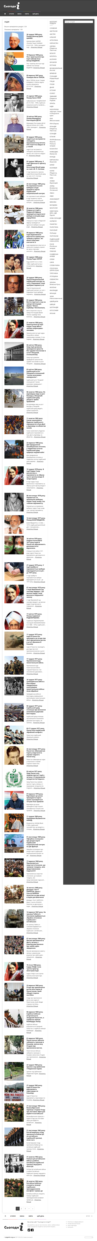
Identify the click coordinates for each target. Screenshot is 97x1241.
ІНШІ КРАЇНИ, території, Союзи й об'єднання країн (55, 112)
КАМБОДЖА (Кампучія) (54, 153)
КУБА (51, 178)
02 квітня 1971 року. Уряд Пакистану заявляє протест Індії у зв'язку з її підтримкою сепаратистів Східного (36, 775)
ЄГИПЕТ (52, 93)
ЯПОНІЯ (52, 313)
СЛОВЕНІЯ (53, 28)
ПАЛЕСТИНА (54, 227)
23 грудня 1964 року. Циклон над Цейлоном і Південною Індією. (36, 1067)
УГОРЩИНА (54, 276)
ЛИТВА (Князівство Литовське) (54, 188)
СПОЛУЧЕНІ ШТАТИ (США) (54, 269)
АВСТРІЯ (52, 34)
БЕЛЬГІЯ (52, 53)
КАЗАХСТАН (54, 149)
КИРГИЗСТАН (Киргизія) (54, 161)
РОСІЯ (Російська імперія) (53, 246)
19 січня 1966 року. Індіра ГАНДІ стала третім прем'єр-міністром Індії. (34, 968)
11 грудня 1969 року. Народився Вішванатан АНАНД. (36, 818)
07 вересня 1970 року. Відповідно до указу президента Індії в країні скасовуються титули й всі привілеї (35, 797)
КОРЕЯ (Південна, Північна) (53, 173)
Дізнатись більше (36, 47)
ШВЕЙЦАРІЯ (54, 301)
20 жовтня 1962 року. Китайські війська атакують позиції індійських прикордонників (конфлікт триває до (35, 1186)
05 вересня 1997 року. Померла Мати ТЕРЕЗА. (36, 76)
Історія (11, 14)
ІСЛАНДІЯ (53, 134)
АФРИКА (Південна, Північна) (53, 48)
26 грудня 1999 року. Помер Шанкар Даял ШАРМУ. (35, 36)
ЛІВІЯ (51, 196)
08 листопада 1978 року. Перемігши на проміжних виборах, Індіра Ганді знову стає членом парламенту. (36, 499)
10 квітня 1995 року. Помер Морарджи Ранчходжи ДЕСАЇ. (34, 118)
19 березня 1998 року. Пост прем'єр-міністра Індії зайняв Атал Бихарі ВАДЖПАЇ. (35, 58)
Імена (19, 14)
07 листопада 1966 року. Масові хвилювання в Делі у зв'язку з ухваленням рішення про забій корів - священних (36, 943)
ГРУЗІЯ (52, 84)
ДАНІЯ (52, 87)
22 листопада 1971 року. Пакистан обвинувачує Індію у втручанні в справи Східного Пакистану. (36, 753)
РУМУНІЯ (53, 251)
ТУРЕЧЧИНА (54, 273)
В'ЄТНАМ (53, 65)
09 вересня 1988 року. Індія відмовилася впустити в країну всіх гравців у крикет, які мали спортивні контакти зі (35, 237)
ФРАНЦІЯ (53, 293)
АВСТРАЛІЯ (53, 31)
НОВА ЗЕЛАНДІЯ (55, 218)
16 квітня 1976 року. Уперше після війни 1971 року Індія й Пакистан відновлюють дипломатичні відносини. (36, 543)
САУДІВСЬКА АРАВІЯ (54, 255)
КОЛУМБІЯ (53, 168)
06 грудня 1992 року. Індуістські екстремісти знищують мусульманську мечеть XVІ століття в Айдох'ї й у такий (36, 142)
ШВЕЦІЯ (52, 304)
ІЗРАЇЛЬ (52, 103)
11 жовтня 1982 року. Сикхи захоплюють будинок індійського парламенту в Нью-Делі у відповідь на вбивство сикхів (36, 423)
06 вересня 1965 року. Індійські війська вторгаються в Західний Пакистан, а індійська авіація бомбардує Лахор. (35, 1016)
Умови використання (74, 1223)
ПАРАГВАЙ (53, 230)
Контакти (70, 1227)
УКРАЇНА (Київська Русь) (55, 283)
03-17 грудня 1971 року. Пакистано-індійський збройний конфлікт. (36, 730)
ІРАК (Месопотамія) (54, 119)
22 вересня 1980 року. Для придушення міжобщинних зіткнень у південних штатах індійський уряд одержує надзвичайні (36, 447)
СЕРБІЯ (52, 259)
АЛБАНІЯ (53, 37)
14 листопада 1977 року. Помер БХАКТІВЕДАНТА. (36, 519)
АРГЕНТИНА (54, 40)
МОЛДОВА (53, 205)
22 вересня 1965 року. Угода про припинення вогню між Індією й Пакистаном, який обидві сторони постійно (36, 990)
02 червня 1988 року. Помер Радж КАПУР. (35, 258)
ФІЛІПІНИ (53, 287)
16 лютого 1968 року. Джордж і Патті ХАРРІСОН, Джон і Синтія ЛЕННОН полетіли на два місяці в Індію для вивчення (36, 892)
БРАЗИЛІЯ (53, 62)
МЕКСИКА (53, 202)
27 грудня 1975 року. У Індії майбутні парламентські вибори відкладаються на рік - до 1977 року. (36, 569)
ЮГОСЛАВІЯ (54, 310)
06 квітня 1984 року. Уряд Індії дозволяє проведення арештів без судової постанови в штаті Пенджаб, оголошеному (36, 349)
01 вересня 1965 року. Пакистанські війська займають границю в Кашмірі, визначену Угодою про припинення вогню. (35, 1043)
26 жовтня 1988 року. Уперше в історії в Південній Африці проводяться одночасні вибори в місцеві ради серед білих (36, 213)
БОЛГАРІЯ (53, 59)
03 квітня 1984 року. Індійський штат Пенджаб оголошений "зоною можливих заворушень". (35, 373)
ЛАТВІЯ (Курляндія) (53, 182)
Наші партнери (72, 1225)
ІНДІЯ (51, 106)
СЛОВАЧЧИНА (55, 265)
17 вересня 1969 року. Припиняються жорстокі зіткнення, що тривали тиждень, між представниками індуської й (36, 866)
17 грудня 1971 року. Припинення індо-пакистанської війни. (35, 661)
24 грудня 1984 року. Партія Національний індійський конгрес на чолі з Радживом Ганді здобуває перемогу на (36, 281)
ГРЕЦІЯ (52, 81)
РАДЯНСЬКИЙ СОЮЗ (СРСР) (54, 240)
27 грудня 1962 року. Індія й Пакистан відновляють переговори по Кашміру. (34, 1089)
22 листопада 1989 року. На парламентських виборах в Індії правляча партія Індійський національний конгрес (36, 188)
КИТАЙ (52, 165)
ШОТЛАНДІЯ (54, 307)
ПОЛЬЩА (53, 233)
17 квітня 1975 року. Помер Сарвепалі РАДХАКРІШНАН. (34, 616)
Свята (27, 14)
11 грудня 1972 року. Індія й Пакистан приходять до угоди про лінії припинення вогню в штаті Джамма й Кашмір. (36, 639)
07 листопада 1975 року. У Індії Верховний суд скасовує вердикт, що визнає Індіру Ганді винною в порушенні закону (36, 592)
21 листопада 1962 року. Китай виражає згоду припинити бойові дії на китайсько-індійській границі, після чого (36, 1135)
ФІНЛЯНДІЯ (54, 290)
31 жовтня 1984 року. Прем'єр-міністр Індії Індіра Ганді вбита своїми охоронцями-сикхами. (35, 326)
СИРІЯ (52, 262)
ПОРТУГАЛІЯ (54, 236)
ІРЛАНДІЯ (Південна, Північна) (53, 129)
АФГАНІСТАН (54, 43)
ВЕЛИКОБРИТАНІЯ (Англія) (56, 69)
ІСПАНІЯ (52, 137)
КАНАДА (52, 157)
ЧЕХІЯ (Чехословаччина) (56, 297)
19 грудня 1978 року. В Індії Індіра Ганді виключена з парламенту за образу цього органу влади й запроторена (35, 474)
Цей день (35, 14)
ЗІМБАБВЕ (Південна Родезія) (53, 98)
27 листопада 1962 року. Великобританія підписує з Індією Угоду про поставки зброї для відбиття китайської (36, 1109)
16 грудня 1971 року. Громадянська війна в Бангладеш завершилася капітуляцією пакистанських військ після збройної (35, 685)
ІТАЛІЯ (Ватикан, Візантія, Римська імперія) (55, 143)
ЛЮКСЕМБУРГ (54, 199)
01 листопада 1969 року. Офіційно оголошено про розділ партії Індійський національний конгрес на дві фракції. (36, 841)
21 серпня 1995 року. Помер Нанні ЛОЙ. (34, 97)
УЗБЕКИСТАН (54, 279)
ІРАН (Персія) (54, 124)
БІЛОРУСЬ (53, 56)
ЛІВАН (52, 193)
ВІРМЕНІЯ (53, 73)
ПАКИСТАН (53, 224)
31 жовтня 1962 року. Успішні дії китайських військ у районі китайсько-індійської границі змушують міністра (36, 1161)
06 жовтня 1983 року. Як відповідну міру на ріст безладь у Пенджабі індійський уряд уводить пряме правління (36, 396)
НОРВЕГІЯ (53, 221)
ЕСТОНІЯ (53, 90)
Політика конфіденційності (75, 1222)
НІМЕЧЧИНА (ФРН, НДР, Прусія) (54, 213)
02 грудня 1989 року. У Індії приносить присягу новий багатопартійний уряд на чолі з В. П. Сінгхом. (36, 165)
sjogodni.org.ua (10, 1237)
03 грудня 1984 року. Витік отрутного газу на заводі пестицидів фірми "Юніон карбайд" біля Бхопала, (36, 304)
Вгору (88, 1216)
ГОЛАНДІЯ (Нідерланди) (54, 77)
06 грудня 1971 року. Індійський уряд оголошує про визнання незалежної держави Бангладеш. (36, 710)
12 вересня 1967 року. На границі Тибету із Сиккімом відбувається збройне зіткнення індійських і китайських (36, 917)
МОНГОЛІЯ (53, 208)
